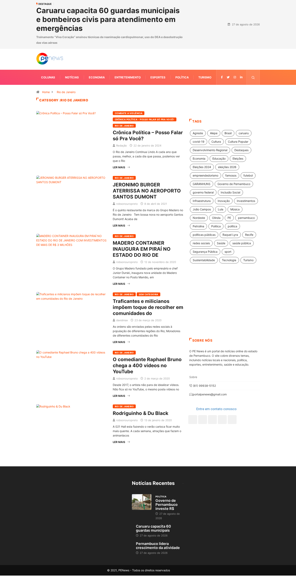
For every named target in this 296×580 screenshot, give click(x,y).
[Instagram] (222, 419)
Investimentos (246, 201)
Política (182, 77)
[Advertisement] (224, 306)
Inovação (224, 201)
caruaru (244, 133)
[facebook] (222, 77)
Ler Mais (119, 167)
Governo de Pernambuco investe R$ (166, 504)
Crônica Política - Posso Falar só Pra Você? (144, 119)
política (232, 226)
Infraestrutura (202, 201)
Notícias (72, 77)
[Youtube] (232, 419)
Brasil (228, 133)
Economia (97, 77)
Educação (219, 158)
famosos (230, 175)
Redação (121, 145)
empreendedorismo (205, 175)
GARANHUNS (201, 184)
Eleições (238, 158)
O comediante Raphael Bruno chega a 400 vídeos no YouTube (147, 365)
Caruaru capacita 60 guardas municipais (153, 528)
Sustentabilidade (204, 260)
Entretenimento (128, 77)
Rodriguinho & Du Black (140, 413)
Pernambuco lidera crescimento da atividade (158, 546)
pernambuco (246, 217)
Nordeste (199, 217)
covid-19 (198, 141)
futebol (248, 175)
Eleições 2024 (202, 167)
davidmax (122, 320)
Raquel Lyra (230, 234)
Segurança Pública (205, 251)
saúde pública (241, 243)
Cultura (216, 141)
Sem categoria (148, 294)
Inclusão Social (230, 192)
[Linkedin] (241, 77)
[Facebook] (192, 419)
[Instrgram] (235, 77)
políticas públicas (204, 234)
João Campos (202, 209)
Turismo (204, 77)
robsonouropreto (127, 203)
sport (228, 251)
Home (46, 92)
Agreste (198, 133)
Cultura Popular (238, 141)
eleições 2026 (227, 167)
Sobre (193, 377)
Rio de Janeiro (66, 92)
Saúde (221, 243)
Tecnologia (229, 260)
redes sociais (201, 243)
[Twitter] (228, 77)
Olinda (216, 217)
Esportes (157, 77)
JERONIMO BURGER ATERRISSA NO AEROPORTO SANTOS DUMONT (147, 191)
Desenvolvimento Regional (210, 150)
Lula (220, 209)
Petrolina (198, 226)
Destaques (241, 150)
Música (235, 209)
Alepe (213, 133)
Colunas (48, 77)
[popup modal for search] (253, 77)
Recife (249, 234)
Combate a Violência (128, 113)
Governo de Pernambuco (233, 184)
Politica (216, 226)
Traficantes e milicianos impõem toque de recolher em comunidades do (148, 307)
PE (229, 217)
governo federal (203, 192)
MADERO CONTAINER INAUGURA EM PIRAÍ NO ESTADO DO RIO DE (142, 249)
